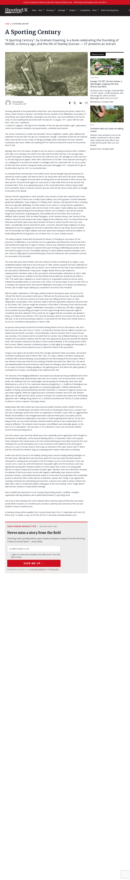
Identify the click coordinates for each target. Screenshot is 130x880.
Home (7, 24)
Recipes (72, 10)
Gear (40, 10)
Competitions (85, 10)
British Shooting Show (110, 10)
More (94, 10)
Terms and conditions (37, 569)
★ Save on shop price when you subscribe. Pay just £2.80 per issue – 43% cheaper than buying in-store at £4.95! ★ (65, 2)
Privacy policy (54, 569)
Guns (92, 77)
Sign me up (34, 563)
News (34, 10)
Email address (34, 549)
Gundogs (61, 10)
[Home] (16, 10)
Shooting (49, 10)
